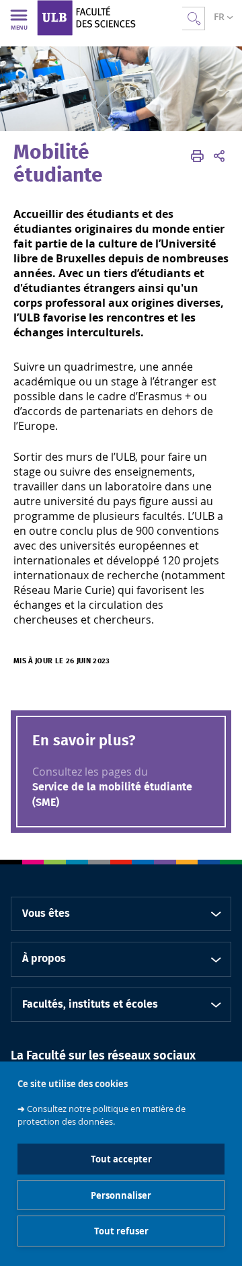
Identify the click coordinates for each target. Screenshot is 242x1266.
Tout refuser (121, 1231)
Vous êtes (46, 913)
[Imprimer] (197, 156)
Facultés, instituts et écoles (90, 1004)
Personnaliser (121, 1195)
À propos (44, 958)
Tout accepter (121, 1159)
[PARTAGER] (219, 156)
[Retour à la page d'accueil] (109, 18)
